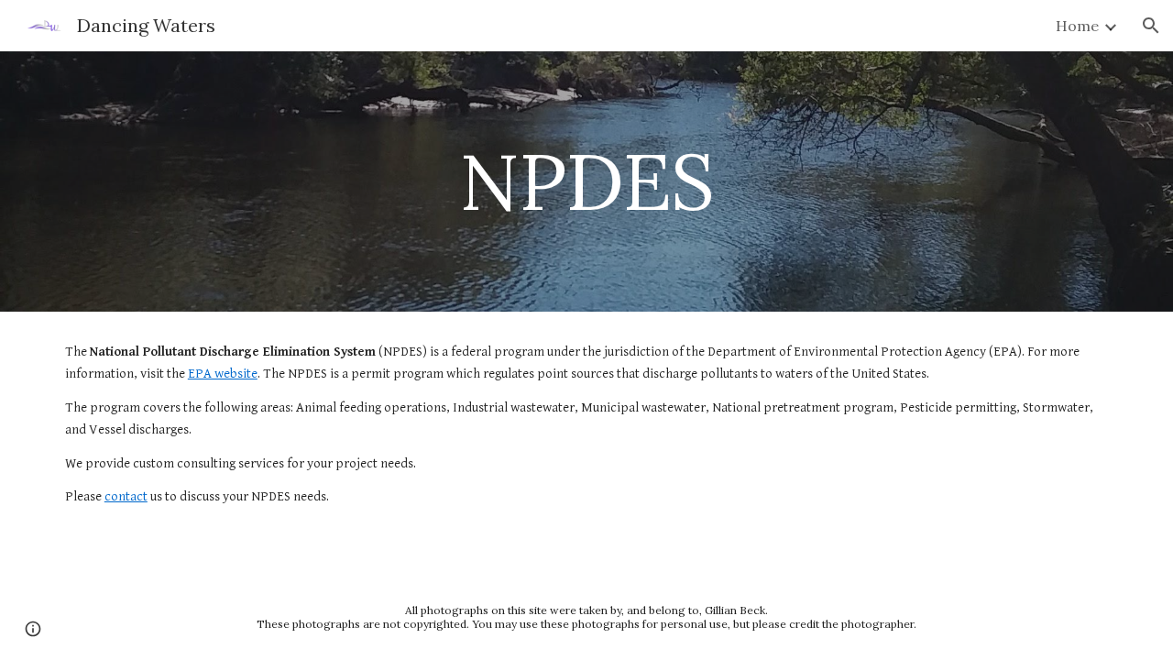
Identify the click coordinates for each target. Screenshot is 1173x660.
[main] (586, 181)
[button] (1151, 26)
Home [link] (1077, 25)
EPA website (223, 373)
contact (126, 496)
